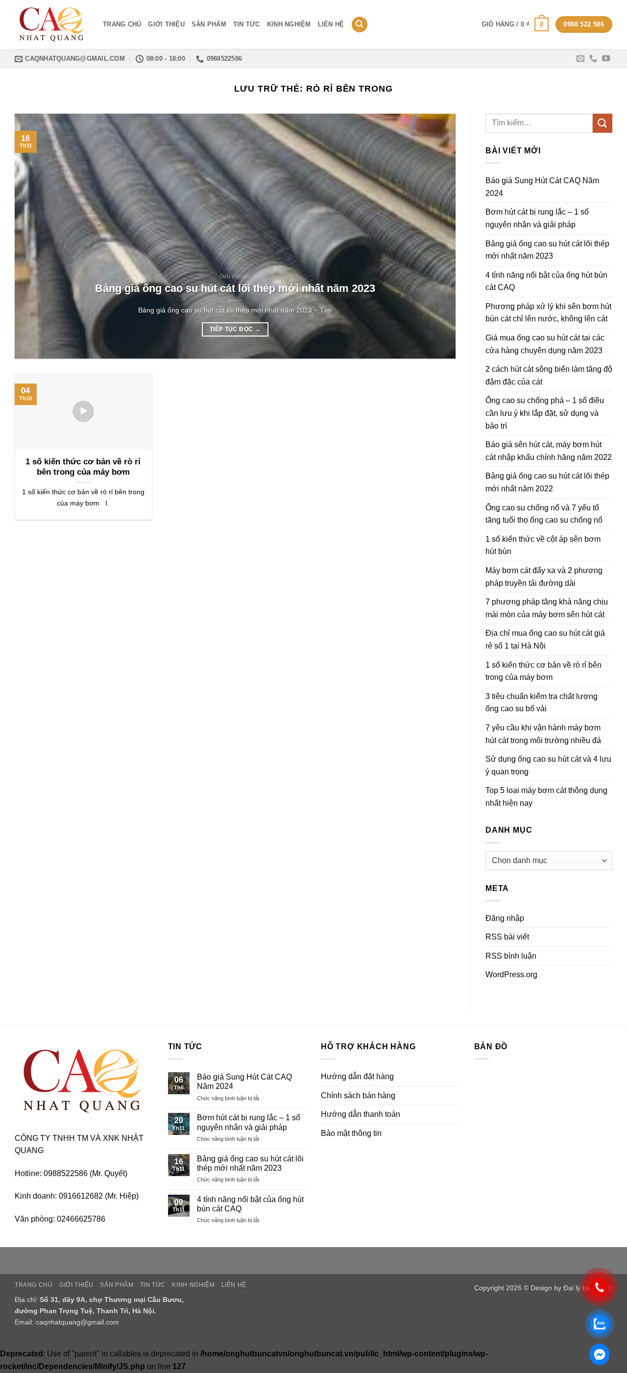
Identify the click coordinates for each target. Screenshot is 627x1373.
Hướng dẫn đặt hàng (357, 1076)
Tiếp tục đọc (235, 329)
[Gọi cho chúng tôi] (593, 58)
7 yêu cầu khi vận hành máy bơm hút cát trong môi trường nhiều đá (545, 734)
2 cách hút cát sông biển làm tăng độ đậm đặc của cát (548, 375)
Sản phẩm (209, 24)
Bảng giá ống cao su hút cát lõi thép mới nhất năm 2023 (235, 288)
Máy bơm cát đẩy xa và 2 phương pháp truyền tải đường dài (544, 576)
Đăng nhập (504, 918)
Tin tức (246, 24)
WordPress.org (511, 974)
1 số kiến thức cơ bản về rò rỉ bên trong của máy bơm (83, 467)
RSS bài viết (507, 937)
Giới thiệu (166, 24)
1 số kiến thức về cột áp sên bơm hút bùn (543, 545)
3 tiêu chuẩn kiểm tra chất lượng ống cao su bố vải (541, 702)
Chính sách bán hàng (358, 1095)
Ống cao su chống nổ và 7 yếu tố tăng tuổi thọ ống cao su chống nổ (544, 514)
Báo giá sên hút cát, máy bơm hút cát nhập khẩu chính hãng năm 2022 (548, 450)
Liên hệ (331, 24)
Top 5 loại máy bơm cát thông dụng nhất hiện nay (546, 796)
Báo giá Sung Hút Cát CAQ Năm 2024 (542, 186)
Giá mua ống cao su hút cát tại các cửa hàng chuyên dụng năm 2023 (544, 344)
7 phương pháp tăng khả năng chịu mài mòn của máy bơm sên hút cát (546, 608)
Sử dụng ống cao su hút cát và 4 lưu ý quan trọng (548, 765)
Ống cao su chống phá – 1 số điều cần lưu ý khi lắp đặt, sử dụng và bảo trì (544, 413)
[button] (515, 24)
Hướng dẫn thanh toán (360, 1114)
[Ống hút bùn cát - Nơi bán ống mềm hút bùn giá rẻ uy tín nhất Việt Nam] (51, 24)
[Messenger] (599, 1354)
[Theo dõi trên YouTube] (606, 58)
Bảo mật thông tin (351, 1133)
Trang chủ (122, 24)
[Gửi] (602, 123)
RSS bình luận (510, 956)
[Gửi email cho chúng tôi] (580, 58)
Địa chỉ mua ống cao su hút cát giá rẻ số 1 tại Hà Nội (545, 639)
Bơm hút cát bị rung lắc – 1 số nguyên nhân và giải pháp (537, 218)
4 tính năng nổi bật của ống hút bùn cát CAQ (546, 281)
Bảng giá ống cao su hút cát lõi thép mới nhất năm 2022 (547, 482)
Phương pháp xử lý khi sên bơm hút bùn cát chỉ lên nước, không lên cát (548, 312)
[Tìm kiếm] (359, 25)
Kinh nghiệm (289, 24)
